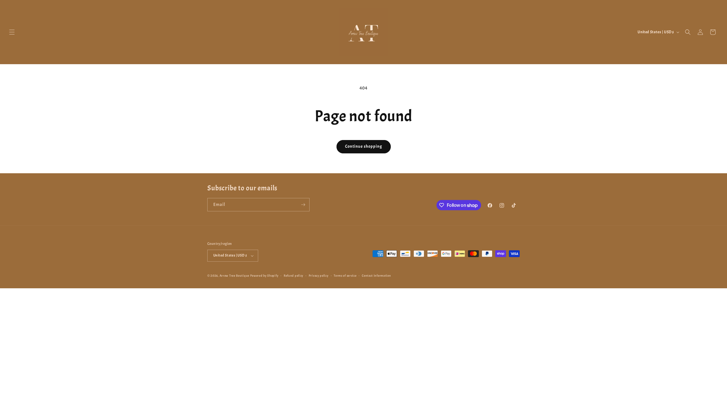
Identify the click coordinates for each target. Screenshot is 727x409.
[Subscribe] (303, 204)
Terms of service (345, 275)
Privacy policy (319, 275)
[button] (12, 32)
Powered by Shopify (264, 275)
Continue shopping (363, 146)
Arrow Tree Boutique (234, 275)
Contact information (376, 275)
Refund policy (293, 275)
